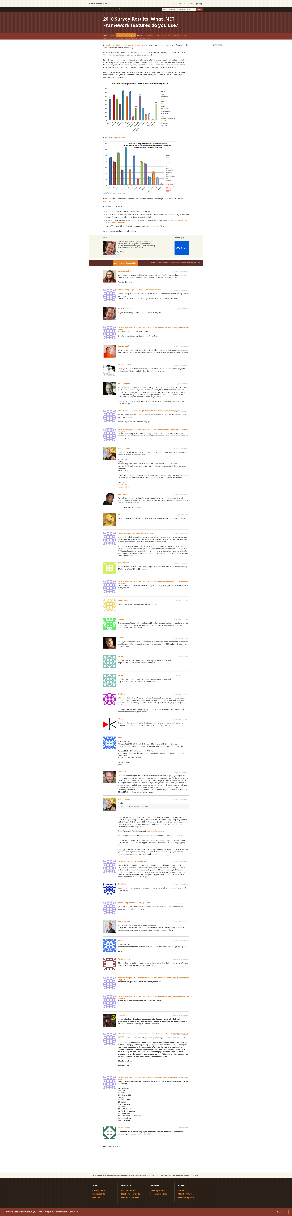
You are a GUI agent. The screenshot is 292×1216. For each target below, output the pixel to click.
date (120, 9)
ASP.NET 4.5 (183, 1190)
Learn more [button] (73, 1212)
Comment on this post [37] (126, 35)
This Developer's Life (130, 1194)
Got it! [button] (279, 1212)
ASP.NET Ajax (155, 35)
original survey (118, 137)
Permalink (178, 262)
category (114, 9)
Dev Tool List (98, 1197)
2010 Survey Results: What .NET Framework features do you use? (140, 22)
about (168, 3)
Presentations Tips (158, 1194)
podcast (182, 3)
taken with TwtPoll (111, 201)
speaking (199, 3)
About (119, 255)
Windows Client (140, 38)
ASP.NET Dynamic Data (169, 35)
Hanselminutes (128, 1190)
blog (175, 3)
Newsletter (126, 255)
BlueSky (161, 262)
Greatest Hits (98, 1194)
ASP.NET (147, 35)
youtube (190, 3)
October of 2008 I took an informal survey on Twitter (127, 45)
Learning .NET (107, 38)
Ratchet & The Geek (130, 1197)
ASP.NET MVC (183, 35)
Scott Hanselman (98, 3)
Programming (118, 38)
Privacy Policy (98, 1190)
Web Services (129, 38)
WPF (148, 38)
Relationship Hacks (186, 1197)
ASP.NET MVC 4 (185, 1194)
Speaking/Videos (157, 1190)
